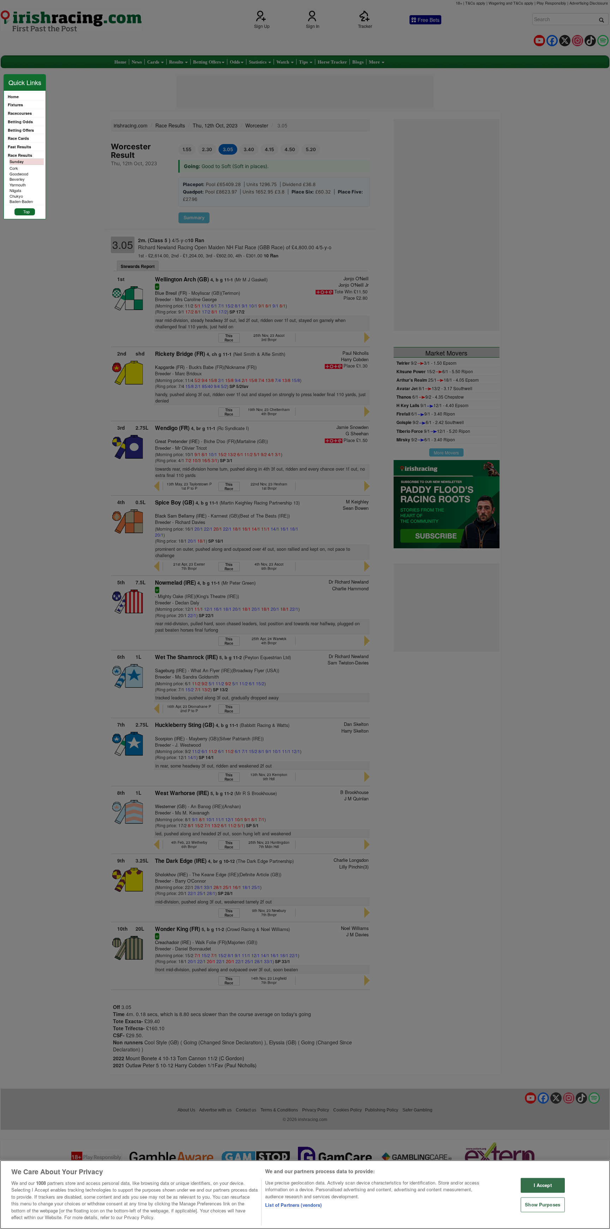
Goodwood (19, 174)
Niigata (15, 190)
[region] (305, 1194)
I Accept (543, 1185)
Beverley (17, 179)
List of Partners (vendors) (293, 1204)
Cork (14, 168)
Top (26, 211)
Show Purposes (542, 1204)
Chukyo (16, 196)
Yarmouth (18, 184)
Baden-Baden (21, 201)
